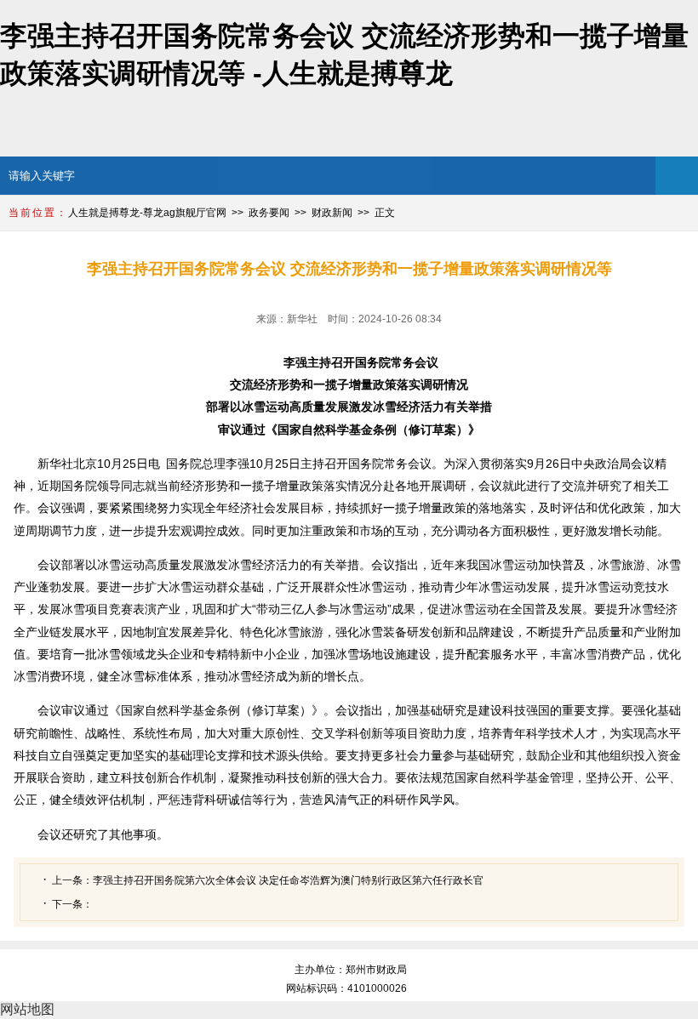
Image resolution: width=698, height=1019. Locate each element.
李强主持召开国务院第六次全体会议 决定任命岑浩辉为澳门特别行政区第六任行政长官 (288, 880)
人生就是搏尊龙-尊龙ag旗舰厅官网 (147, 213)
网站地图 (27, 1009)
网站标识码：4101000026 (349, 988)
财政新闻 (332, 213)
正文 (385, 213)
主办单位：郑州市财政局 (351, 970)
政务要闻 (269, 213)
